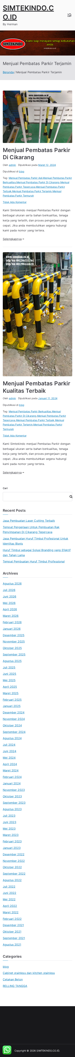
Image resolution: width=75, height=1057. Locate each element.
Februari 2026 (12, 622)
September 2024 (14, 732)
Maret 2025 (11, 693)
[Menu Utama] (69, 15)
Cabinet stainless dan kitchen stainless (29, 973)
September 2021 (14, 938)
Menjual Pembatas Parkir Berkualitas (30, 411)
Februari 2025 (12, 699)
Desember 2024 (13, 712)
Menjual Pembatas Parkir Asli (25, 177)
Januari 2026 (12, 628)
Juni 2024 (9, 751)
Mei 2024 (9, 757)
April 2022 (10, 906)
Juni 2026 (9, 596)
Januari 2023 (12, 848)
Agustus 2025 (12, 661)
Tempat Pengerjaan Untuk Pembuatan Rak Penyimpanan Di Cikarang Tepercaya (31, 529)
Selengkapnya (12, 239)
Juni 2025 (9, 673)
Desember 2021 (13, 925)
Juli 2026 (9, 590)
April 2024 (10, 764)
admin (12, 164)
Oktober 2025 (12, 648)
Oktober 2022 (12, 867)
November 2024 (14, 719)
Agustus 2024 (12, 738)
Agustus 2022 (12, 880)
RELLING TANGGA (15, 986)
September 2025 (14, 654)
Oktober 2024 (12, 725)
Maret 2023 (11, 835)
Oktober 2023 (12, 796)
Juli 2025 (9, 667)
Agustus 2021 (12, 944)
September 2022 (14, 873)
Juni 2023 (9, 822)
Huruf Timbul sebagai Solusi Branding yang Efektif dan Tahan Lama (37, 552)
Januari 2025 (12, 706)
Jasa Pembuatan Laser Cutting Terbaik (29, 520)
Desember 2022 (13, 854)
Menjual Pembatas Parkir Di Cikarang (38, 182)
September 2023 (14, 802)
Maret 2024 (11, 770)
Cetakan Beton (13, 979)
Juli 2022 (9, 886)
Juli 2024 (9, 744)
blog (21, 171)
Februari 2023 (12, 841)
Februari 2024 (12, 777)
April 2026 (10, 609)
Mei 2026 (9, 603)
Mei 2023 (9, 828)
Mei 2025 (9, 680)
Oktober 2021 (12, 931)
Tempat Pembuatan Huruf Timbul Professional (34, 561)
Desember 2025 (13, 635)
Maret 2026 (11, 615)
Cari (5, 488)
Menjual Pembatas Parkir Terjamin (32, 191)
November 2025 (14, 641)
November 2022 (14, 861)
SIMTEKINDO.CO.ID (47, 1050)
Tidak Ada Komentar (15, 202)
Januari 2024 (12, 783)
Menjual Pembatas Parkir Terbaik (35, 420)
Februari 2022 (12, 919)
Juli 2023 (9, 815)
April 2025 (10, 686)
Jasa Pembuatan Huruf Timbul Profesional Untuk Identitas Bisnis (35, 541)
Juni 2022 (9, 893)
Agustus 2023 (12, 809)
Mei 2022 (9, 899)
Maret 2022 (11, 912)
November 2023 (14, 790)
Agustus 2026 (12, 583)
